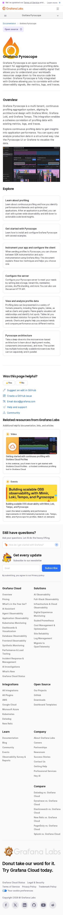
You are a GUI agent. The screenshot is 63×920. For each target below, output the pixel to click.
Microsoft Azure (10, 709)
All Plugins (7, 695)
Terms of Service (31, 2)
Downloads (39, 700)
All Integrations (10, 690)
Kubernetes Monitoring (14, 623)
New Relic (7, 723)
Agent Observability (12, 613)
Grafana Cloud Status (13, 676)
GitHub (37, 695)
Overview (7, 594)
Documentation (9, 23)
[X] (15, 905)
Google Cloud (9, 704)
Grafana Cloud (24, 870)
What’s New (8, 671)
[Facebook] (5, 905)
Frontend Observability (14, 640)
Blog (4, 742)
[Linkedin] (24, 905)
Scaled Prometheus (44, 620)
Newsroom (39, 752)
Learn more (52, 2)
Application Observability (15, 618)
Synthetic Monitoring (13, 645)
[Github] (34, 905)
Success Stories (42, 757)
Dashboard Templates (45, 704)
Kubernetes (8, 714)
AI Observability (42, 594)
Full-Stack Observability (46, 599)
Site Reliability (41, 633)
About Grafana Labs (44, 738)
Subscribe (51, 568)
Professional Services (45, 771)
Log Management (43, 638)
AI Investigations (11, 666)
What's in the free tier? (14, 604)
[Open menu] (58, 9)
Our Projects (40, 690)
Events (5, 752)
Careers (38, 742)
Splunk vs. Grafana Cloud (47, 834)
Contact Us (39, 761)
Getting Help (40, 766)
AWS (4, 700)
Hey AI (37, 776)
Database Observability (14, 636)
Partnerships (40, 747)
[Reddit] (52, 905)
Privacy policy (38, 575)
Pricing (5, 599)
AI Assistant (8, 608)
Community (8, 747)
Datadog (6, 719)
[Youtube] (43, 905)
